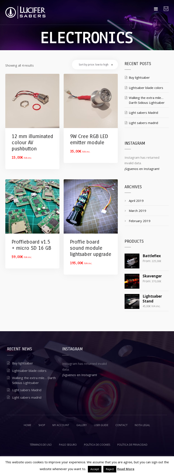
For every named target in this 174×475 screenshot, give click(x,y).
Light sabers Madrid (143, 112)
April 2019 (136, 200)
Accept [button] (94, 469)
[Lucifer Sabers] (25, 12)
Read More (125, 469)
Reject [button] (110, 469)
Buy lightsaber (139, 77)
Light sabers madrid (143, 123)
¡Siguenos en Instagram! (142, 169)
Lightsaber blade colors (146, 88)
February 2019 (139, 221)
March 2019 (137, 210)
